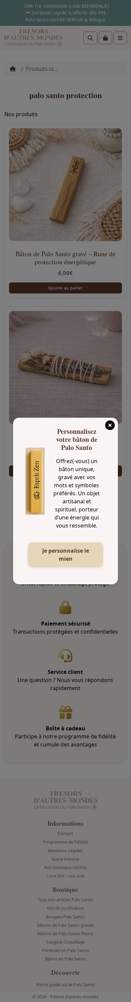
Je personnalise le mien (65, 554)
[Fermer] (109, 423)
